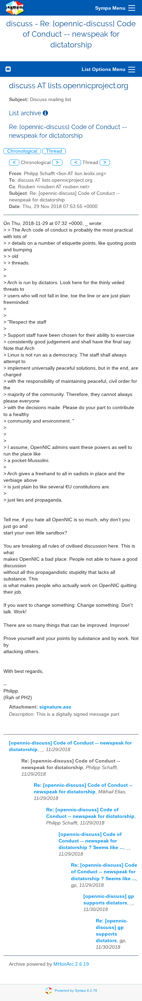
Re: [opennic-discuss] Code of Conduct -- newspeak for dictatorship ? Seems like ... (104, 872)
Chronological (22, 151)
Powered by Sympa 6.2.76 (76, 990)
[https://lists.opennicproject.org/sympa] (15, 7)
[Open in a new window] (45, 113)
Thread (54, 151)
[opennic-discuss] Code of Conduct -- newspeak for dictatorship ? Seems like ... (91, 841)
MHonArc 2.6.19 (71, 964)
